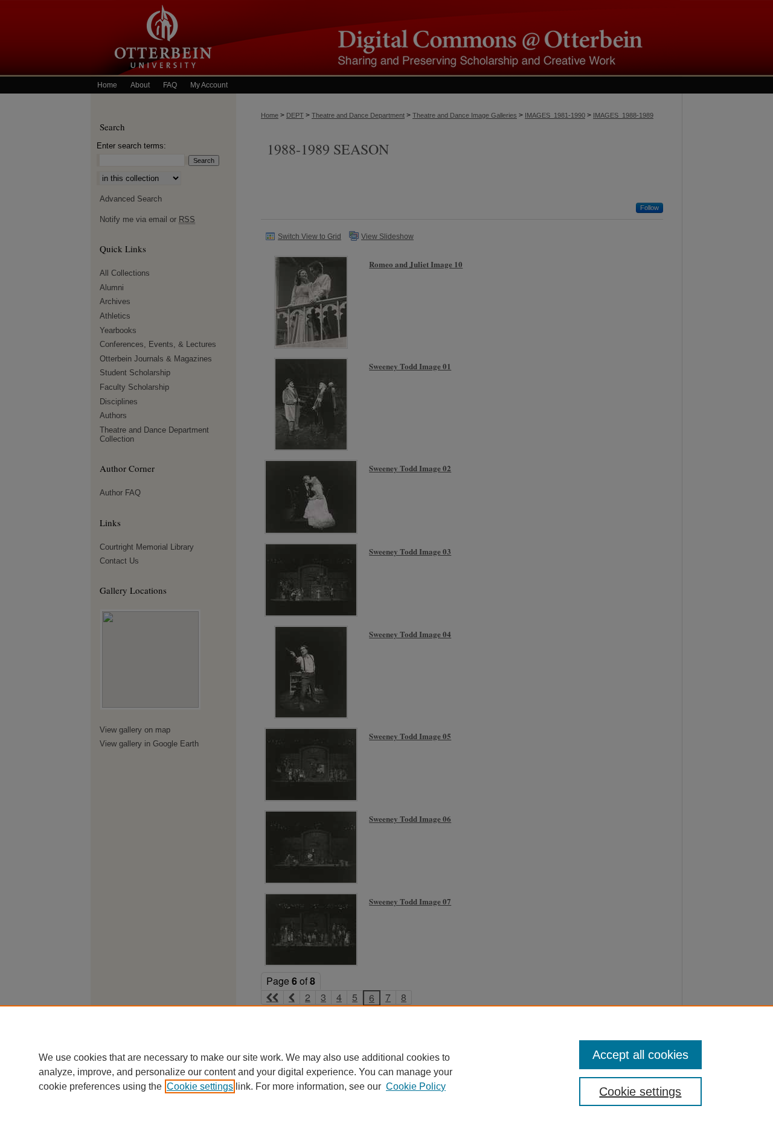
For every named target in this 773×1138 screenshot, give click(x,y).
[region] (386, 1071)
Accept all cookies (640, 1054)
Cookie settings (200, 1086)
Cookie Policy (416, 1086)
